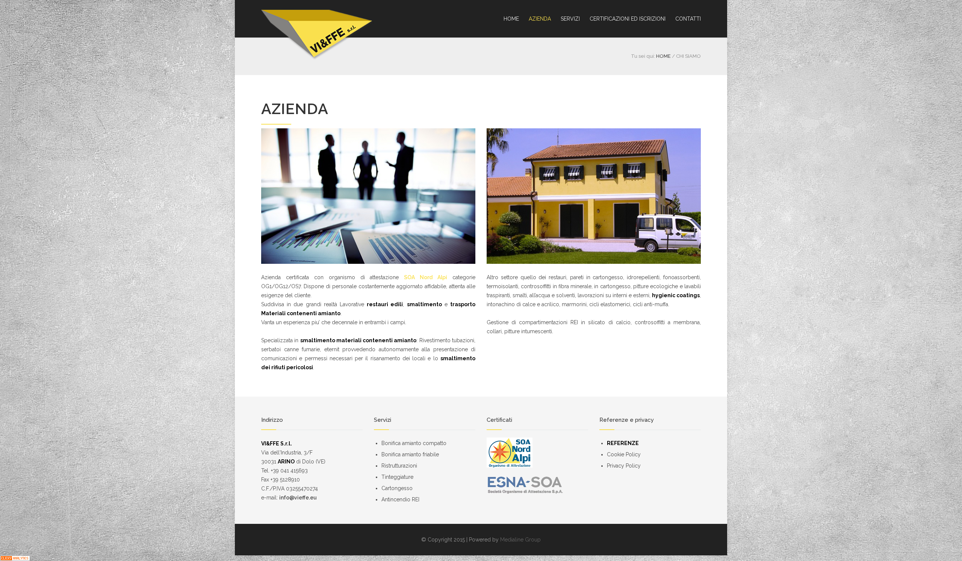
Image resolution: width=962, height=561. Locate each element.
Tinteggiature (397, 477)
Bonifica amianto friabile (410, 454)
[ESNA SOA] (537, 485)
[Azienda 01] (368, 196)
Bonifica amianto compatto (413, 443)
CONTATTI (688, 19)
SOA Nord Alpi (425, 277)
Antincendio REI (400, 499)
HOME (511, 19)
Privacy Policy (624, 466)
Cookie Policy (624, 454)
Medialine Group (520, 540)
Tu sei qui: (643, 56)
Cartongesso (397, 488)
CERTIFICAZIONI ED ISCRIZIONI (628, 19)
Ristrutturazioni (399, 466)
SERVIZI (570, 19)
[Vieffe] (317, 35)
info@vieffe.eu (298, 498)
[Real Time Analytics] (481, 558)
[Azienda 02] (594, 196)
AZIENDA (540, 19)
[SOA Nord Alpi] (537, 453)
